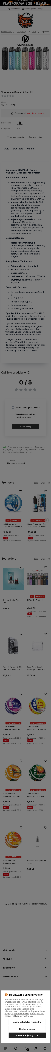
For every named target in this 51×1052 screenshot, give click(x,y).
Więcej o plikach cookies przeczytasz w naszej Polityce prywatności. (24, 1014)
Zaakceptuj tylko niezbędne (27, 1022)
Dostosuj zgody (27, 1029)
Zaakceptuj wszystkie (27, 1035)
